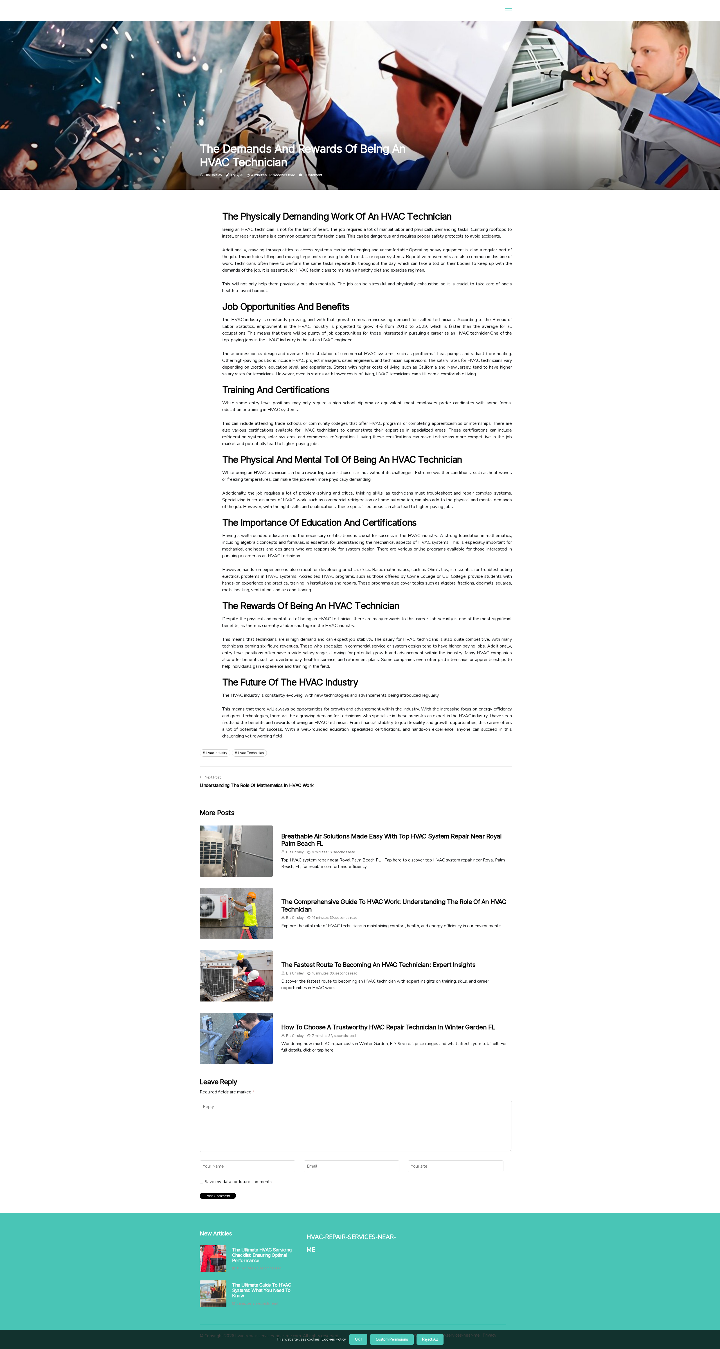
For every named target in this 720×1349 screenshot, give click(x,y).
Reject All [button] (430, 1339)
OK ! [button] (358, 1339)
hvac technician (251, 753)
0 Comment (312, 175)
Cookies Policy (333, 1339)
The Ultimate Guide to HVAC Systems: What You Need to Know (261, 1290)
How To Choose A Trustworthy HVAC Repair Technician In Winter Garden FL (388, 1027)
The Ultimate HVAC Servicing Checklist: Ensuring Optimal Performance (261, 1255)
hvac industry (216, 753)
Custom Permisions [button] (392, 1339)
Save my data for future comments (238, 1181)
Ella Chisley (213, 175)
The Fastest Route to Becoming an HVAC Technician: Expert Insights (378, 964)
